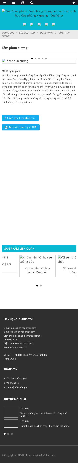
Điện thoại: (9, 343)
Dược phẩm (46, 32)
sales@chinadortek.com (23, 331)
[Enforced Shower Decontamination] (37, 259)
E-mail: (7, 327)
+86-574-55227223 (24, 343)
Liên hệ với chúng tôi (17, 387)
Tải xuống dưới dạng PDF (22, 127)
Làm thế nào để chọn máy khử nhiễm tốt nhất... (45, 425)
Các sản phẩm (27, 32)
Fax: (6, 347)
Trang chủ (8, 32)
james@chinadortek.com (23, 327)
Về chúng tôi (12, 382)
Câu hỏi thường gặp (16, 377)
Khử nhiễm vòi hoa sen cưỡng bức (37, 270)
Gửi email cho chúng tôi (22, 118)
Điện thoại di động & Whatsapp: (20, 335)
